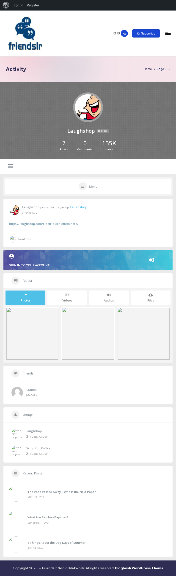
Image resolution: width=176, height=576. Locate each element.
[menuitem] (6, 5)
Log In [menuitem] (18, 5)
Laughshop (30, 207)
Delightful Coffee (38, 448)
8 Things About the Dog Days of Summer (57, 543)
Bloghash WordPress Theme (139, 568)
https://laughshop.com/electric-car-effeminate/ (43, 224)
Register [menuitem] (33, 5)
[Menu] (167, 33)
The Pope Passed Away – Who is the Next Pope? (62, 492)
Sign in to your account (29, 265)
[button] (146, 33)
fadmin (31, 390)
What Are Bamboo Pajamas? (48, 517)
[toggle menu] (10, 166)
